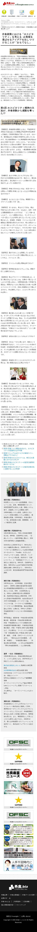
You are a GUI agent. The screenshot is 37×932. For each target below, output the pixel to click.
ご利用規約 (17, 901)
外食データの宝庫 (22, 16)
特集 (8, 20)
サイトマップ (21, 905)
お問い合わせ (26, 916)
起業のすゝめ (31, 16)
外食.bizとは (5, 901)
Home (3, 20)
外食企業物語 (11, 16)
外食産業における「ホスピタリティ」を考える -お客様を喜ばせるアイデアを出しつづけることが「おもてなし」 (18, 23)
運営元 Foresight (12, 916)
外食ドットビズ (21, 920)
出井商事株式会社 (10, 670)
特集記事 (4, 16)
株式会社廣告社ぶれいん (12, 665)
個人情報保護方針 (7, 905)
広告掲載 (26, 901)
